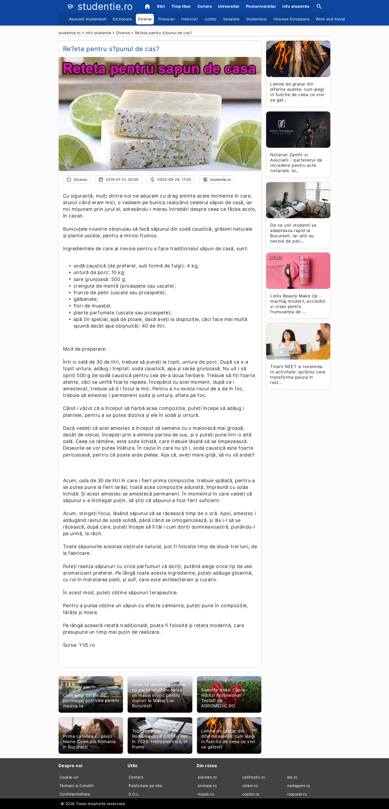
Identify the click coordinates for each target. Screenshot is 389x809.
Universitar (229, 6)
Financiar (166, 19)
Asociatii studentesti (88, 19)
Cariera (204, 6)
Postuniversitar (261, 6)
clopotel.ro (297, 794)
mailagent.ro (298, 785)
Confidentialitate (75, 794)
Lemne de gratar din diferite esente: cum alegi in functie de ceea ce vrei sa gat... (297, 91)
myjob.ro (206, 794)
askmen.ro (207, 777)
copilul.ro (250, 794)
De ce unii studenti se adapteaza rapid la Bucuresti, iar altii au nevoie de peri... (293, 233)
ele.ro (292, 777)
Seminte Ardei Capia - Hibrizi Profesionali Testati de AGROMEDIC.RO (224, 697)
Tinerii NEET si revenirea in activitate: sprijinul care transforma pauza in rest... (297, 374)
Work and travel (330, 19)
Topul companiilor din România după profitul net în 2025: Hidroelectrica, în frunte (160, 738)
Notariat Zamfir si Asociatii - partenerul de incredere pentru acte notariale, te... (296, 162)
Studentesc (256, 19)
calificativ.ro (253, 777)
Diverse (145, 19)
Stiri (161, 6)
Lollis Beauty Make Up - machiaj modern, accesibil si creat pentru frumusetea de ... (297, 303)
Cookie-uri (69, 777)
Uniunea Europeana (292, 19)
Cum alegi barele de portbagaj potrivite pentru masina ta (91, 700)
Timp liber (181, 6)
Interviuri (189, 19)
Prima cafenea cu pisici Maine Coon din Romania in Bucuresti (89, 741)
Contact (136, 777)
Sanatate (231, 19)
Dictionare (122, 19)
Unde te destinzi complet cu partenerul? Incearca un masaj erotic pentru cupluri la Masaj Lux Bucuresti (159, 695)
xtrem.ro (250, 785)
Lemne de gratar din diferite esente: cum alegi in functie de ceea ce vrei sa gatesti (228, 738)
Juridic (210, 19)
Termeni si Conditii (77, 785)
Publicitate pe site (145, 785)
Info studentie (295, 6)
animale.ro (207, 785)
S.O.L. (134, 794)
